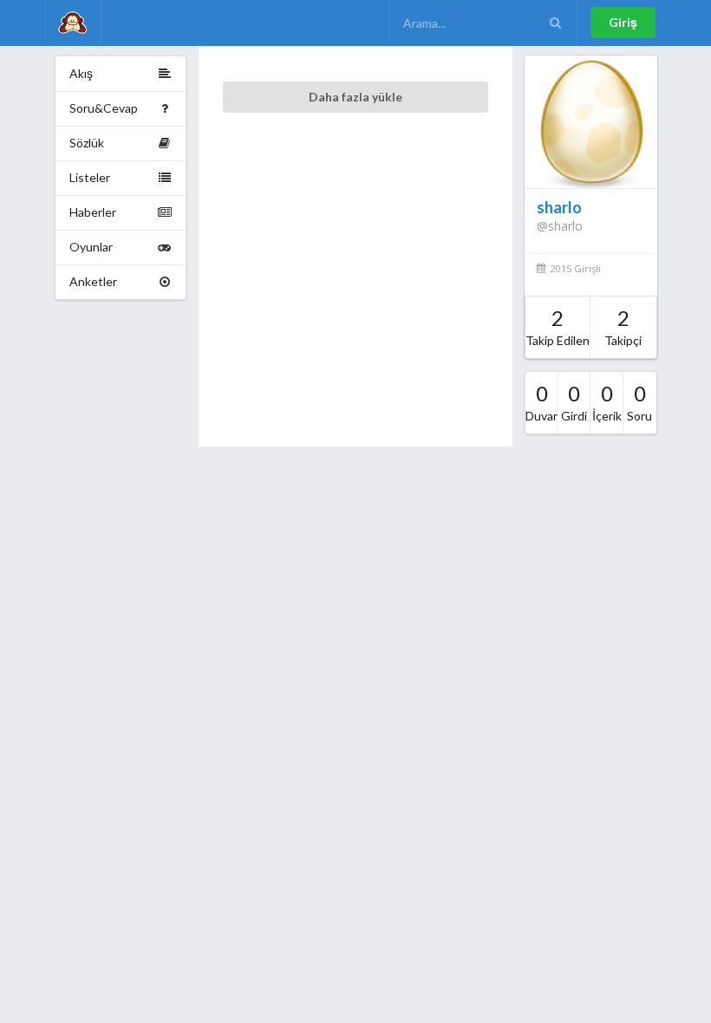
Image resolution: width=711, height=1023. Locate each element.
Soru (639, 402)
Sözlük (86, 142)
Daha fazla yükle (355, 96)
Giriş (623, 22)
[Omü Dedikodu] (71, 23)
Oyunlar (91, 246)
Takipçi (623, 326)
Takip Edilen (557, 326)
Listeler (89, 177)
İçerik (607, 402)
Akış (81, 73)
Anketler (93, 281)
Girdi (574, 402)
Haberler (92, 212)
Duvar (541, 402)
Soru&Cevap (103, 108)
